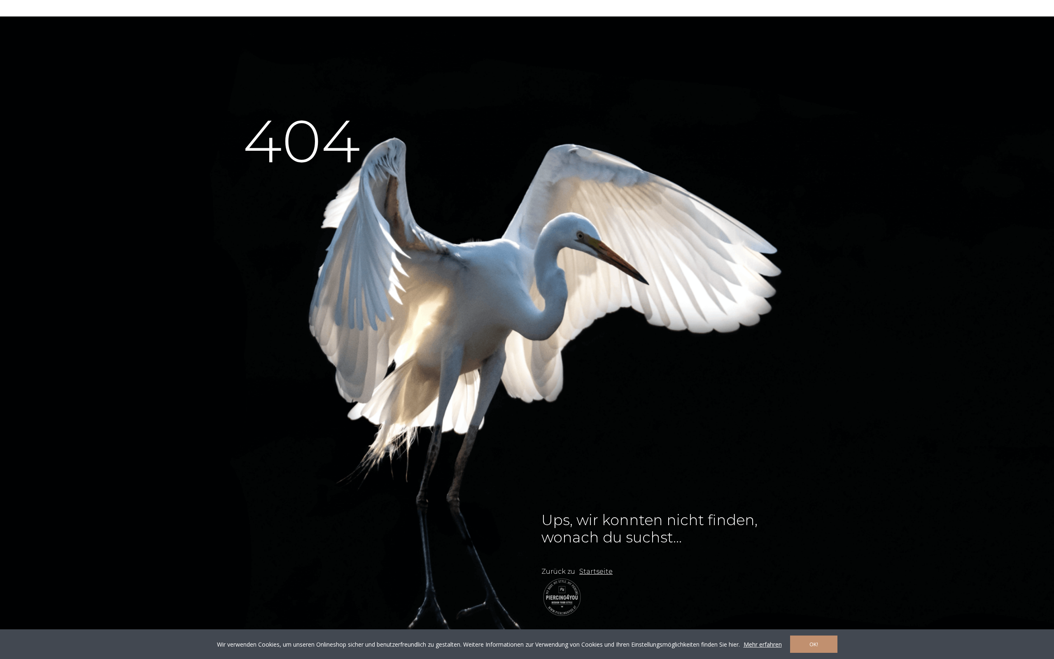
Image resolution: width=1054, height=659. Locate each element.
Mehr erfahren (763, 644)
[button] (596, 572)
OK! (813, 644)
